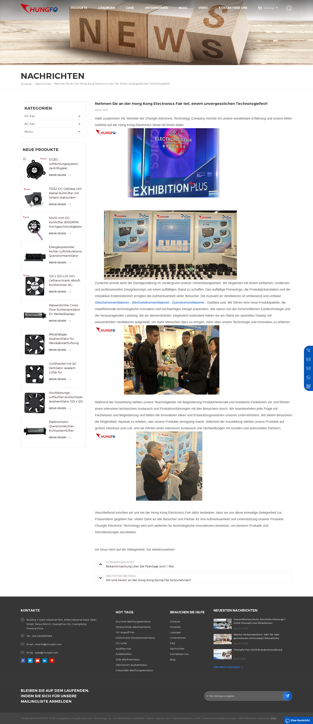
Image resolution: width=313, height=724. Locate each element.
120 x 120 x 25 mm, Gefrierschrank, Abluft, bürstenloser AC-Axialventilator (65, 280)
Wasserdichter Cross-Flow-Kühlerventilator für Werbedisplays (64, 309)
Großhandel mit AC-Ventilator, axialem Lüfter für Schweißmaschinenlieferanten (66, 368)
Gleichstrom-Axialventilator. (131, 664)
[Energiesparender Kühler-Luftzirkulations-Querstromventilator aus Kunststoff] (35, 257)
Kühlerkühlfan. (124, 654)
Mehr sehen (57, 175)
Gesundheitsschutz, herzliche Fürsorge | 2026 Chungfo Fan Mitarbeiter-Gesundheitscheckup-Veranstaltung (259, 621)
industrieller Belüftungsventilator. (135, 670)
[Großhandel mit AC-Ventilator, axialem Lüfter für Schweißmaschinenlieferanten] (35, 373)
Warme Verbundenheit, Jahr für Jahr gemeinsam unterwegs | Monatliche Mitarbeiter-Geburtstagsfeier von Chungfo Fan (260, 636)
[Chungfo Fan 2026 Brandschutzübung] (223, 654)
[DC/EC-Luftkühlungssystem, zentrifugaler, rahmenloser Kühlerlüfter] (35, 169)
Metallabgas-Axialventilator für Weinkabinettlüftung (64, 339)
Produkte (78, 8)
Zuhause (26, 83)
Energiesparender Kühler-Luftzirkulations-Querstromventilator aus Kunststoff (66, 251)
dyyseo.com (163, 718)
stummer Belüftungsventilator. (133, 621)
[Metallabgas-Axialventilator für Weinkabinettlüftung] (35, 344)
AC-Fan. (29, 123)
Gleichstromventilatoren (112, 302)
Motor (28, 131)
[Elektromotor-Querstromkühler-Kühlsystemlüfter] (35, 432)
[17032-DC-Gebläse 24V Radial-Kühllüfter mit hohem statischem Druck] (35, 199)
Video (203, 8)
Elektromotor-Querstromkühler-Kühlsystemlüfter (62, 426)
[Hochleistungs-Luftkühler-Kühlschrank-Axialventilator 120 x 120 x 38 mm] (35, 403)
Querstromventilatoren (188, 302)
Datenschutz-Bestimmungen (220, 718)
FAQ (172, 643)
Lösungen (106, 8)
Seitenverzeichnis (183, 718)
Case (130, 8)
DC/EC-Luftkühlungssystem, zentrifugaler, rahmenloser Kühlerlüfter (63, 164)
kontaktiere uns (233, 8)
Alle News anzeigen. (227, 667)
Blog (183, 8)
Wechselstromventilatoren (150, 302)
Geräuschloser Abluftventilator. (133, 626)
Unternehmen (156, 8)
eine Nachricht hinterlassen (300, 721)
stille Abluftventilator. (128, 659)
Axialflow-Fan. (124, 648)
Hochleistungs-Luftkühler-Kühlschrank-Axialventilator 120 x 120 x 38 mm (66, 397)
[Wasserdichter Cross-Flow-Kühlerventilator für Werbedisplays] (35, 315)
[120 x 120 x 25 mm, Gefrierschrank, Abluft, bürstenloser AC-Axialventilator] (35, 286)
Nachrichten (43, 83)
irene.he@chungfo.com (48, 644)
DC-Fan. (30, 116)
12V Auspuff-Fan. (125, 632)
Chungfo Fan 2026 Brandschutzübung (257, 649)
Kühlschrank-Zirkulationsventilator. (136, 637)
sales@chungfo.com (46, 652)
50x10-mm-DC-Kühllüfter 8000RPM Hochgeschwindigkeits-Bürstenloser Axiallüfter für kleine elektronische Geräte (66, 222)
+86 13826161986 (42, 635)
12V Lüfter (121, 643)
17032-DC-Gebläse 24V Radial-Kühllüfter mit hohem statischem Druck (65, 193)
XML (197, 718)
